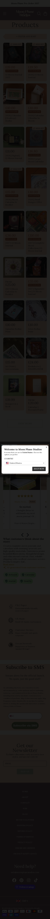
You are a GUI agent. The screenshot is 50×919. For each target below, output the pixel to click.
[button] (25, 463)
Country (8, 459)
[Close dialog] (46, 447)
